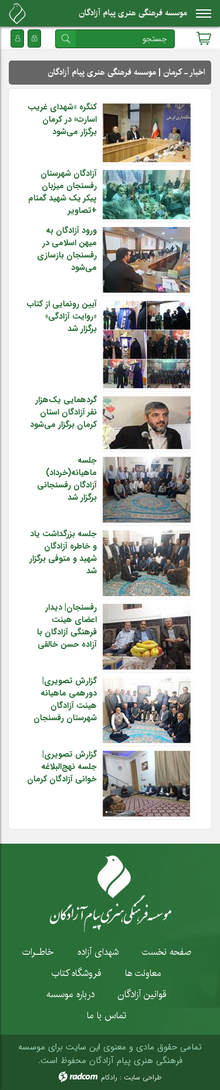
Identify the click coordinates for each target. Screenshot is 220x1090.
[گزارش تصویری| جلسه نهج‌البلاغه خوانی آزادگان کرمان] (146, 783)
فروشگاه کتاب (76, 973)
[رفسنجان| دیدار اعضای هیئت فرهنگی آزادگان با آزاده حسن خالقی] (146, 636)
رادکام (109, 1077)
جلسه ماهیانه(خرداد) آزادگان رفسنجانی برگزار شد (67, 479)
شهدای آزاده (98, 951)
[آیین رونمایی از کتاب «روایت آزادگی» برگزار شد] (146, 343)
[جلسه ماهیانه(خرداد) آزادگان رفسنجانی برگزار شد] (146, 489)
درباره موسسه (70, 994)
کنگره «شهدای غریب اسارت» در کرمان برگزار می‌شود (62, 119)
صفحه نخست (166, 951)
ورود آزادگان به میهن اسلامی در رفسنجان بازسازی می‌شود (67, 249)
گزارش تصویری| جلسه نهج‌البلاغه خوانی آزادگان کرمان (62, 766)
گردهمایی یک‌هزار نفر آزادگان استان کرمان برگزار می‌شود (63, 412)
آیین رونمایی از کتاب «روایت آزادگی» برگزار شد (62, 316)
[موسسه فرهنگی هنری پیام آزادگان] (17, 14)
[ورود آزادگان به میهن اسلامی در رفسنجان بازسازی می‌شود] (146, 259)
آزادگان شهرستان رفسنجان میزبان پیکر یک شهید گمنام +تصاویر (62, 192)
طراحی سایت (142, 1077)
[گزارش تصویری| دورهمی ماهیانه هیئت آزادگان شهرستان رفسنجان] (146, 709)
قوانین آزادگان (142, 994)
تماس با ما (106, 1015)
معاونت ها (143, 973)
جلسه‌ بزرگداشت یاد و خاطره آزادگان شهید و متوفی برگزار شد (63, 552)
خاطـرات (38, 951)
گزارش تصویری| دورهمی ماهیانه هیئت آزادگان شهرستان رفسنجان (65, 699)
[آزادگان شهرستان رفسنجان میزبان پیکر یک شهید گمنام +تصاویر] (146, 194)
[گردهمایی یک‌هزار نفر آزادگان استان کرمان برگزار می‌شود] (146, 422)
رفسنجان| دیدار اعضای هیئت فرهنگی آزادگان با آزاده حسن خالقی (67, 626)
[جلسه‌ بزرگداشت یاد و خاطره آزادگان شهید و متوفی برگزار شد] (146, 562)
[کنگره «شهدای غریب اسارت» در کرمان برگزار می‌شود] (146, 132)
